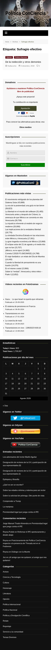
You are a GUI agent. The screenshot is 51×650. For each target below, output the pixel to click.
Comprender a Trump (12, 501)
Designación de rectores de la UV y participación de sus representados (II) (24, 463)
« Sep (5, 406)
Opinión (9, 57)
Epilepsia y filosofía (11, 479)
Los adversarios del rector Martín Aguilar (20, 457)
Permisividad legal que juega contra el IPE (21, 512)
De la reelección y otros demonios (23, 62)
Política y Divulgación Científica (16, 615)
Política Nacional (21, 57)
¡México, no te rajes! (13, 250)
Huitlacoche (12, 66)
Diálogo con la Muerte (21, 552)
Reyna (5, 552)
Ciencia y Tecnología (12, 577)
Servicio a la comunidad (13, 632)
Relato (5, 621)
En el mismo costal (13, 268)
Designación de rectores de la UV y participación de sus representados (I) (24, 472)
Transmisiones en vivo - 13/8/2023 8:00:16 (23, 328)
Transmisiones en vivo (14, 314)
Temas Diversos (9, 637)
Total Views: (8, 351)
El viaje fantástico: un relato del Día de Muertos (25, 257)
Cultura (6, 583)
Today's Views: (9, 348)
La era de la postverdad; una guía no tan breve (24, 206)
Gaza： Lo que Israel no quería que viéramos (24, 299)
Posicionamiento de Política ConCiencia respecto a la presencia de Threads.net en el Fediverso (24, 543)
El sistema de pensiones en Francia (20, 306)
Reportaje (7, 626)
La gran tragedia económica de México (21, 242)
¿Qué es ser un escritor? (13, 485)
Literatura (7, 594)
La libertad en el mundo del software (20, 212)
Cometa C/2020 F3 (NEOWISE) (18, 253)
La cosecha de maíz (13, 321)
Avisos (6, 572)
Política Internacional (12, 604)
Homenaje (7, 588)
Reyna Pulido (8, 532)
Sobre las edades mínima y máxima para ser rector (24, 490)
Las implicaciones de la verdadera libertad (23, 229)
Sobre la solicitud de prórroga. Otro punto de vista (23, 496)
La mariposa (8, 507)
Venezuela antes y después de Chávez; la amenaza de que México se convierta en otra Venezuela (24, 217)
